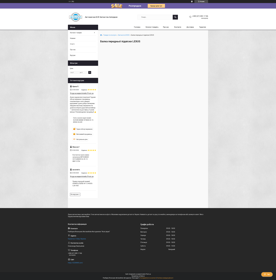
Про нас (166, 27)
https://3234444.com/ (75, 263)
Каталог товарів (152, 27)
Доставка (190, 27)
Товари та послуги (109, 35)
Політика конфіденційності (165, 278)
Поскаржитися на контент (148, 278)
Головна (137, 27)
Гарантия (202, 27)
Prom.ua (148, 274)
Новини (72, 38)
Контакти (177, 27)
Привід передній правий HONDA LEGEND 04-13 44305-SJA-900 (83, 183)
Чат (268, 274)
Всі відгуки (74, 194)
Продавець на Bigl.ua (138, 276)
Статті (72, 44)
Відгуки (72, 55)
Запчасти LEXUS (123, 35)
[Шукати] (175, 17)
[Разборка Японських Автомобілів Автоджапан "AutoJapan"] (75, 17)
